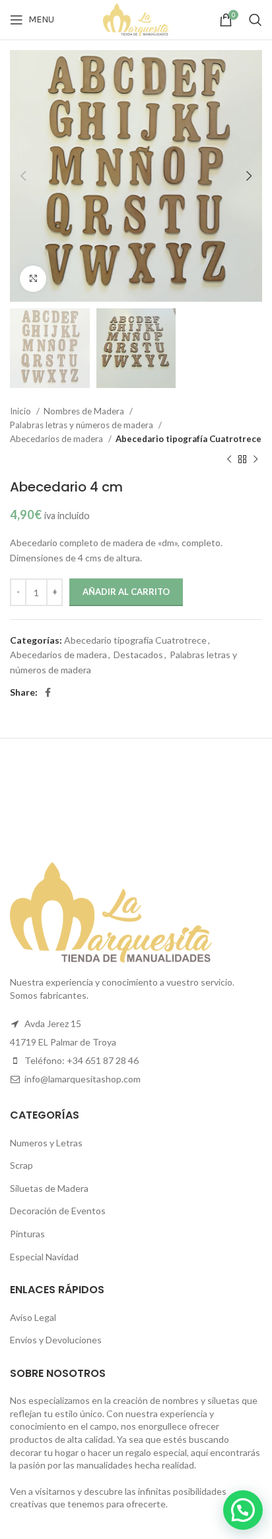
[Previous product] (229, 459)
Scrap (21, 1165)
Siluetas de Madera (49, 1188)
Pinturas (27, 1233)
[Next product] (255, 459)
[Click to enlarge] (33, 279)
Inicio (21, 411)
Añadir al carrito (126, 591)
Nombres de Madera (85, 411)
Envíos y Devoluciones (56, 1339)
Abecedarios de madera (57, 439)
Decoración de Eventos (58, 1210)
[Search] (255, 20)
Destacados (138, 654)
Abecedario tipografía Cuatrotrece (188, 439)
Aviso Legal (33, 1317)
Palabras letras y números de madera (82, 425)
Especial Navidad (44, 1256)
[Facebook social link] (48, 692)
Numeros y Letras (46, 1142)
